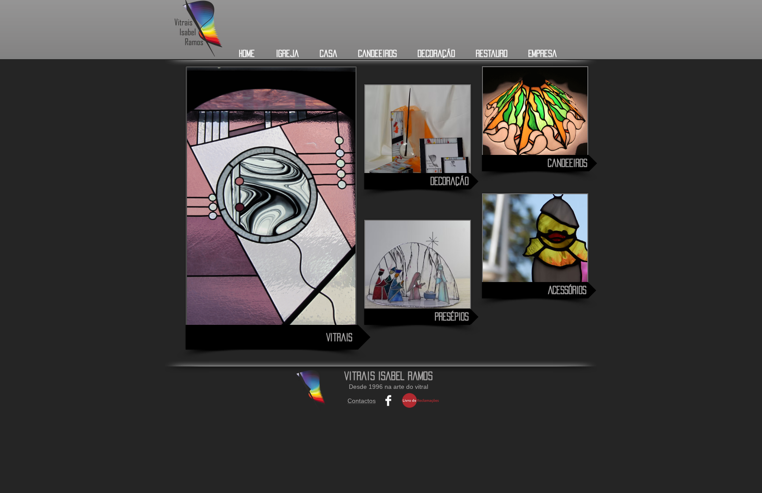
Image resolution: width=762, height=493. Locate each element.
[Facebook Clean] (388, 400)
